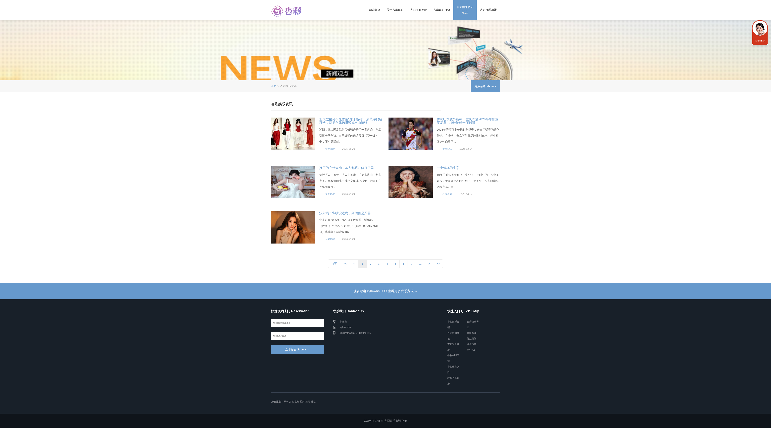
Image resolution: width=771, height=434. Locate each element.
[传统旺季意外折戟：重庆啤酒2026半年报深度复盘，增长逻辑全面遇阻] (411, 134)
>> (438, 263)
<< (345, 263)
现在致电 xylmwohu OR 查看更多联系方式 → (385, 291)
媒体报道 (471, 344)
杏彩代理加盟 (488, 9)
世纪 (297, 401)
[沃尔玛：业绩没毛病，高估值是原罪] (293, 227)
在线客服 (760, 41)
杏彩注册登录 (418, 9)
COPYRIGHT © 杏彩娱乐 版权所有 (385, 420)
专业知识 (330, 148)
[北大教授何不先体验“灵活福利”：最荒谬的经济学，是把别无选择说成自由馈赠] (293, 134)
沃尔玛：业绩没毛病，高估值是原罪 (345, 213)
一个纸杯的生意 (448, 168)
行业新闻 (447, 194)
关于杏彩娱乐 (395, 9)
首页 (274, 86)
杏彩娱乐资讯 (465, 10)
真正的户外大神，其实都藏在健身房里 (346, 168)
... (420, 263)
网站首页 (374, 9)
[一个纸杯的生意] (411, 182)
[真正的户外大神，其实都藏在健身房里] (293, 182)
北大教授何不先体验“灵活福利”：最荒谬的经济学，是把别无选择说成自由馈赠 (350, 121)
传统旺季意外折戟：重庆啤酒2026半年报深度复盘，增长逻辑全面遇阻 (468, 121)
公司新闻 (330, 239)
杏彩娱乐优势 (441, 9)
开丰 (286, 401)
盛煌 (307, 401)
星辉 (302, 401)
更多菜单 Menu (484, 86)
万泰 (291, 401)
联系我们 (760, 28)
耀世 (313, 401)
